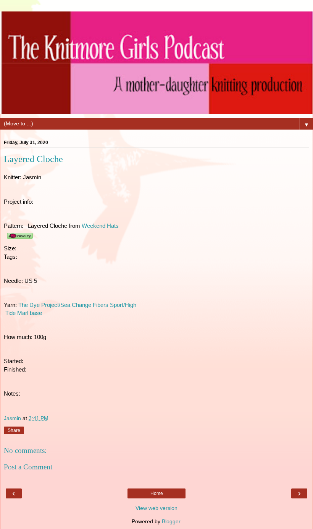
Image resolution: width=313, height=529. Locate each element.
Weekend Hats (100, 226)
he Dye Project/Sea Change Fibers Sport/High (79, 305)
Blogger (171, 521)
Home (156, 493)
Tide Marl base (23, 313)
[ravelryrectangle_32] (20, 240)
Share (14, 430)
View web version (156, 508)
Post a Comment (28, 467)
